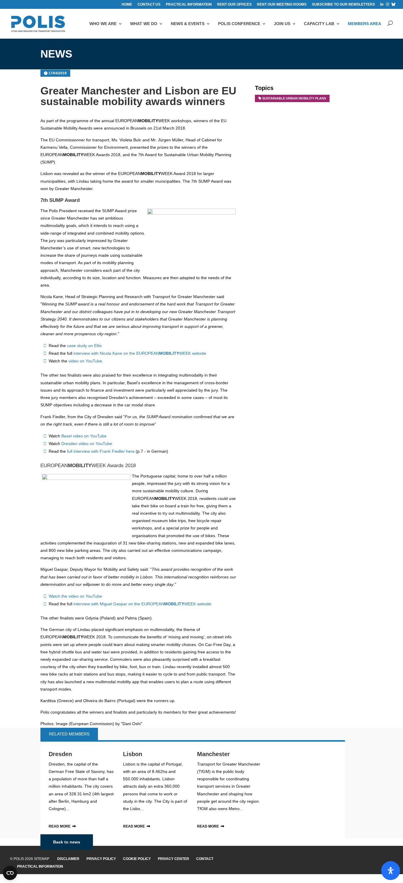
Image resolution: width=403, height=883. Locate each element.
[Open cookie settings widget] (10, 873)
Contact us (148, 4)
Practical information (189, 4)
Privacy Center (173, 859)
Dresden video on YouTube (86, 443)
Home (127, 4)
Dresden (60, 754)
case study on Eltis (84, 345)
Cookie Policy (137, 859)
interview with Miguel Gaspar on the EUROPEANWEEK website (142, 603)
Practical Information (40, 866)
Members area (364, 23)
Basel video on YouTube (84, 436)
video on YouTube (85, 361)
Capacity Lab (319, 23)
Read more (60, 826)
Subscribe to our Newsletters (343, 4)
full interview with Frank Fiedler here (101, 451)
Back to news (66, 842)
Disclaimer (68, 859)
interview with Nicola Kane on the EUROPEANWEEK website (139, 353)
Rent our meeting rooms (282, 4)
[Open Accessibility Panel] (390, 870)
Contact (204, 859)
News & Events (187, 23)
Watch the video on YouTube (75, 596)
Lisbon (132, 754)
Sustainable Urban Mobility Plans (294, 98)
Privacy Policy (101, 859)
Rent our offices (234, 4)
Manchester (213, 754)
